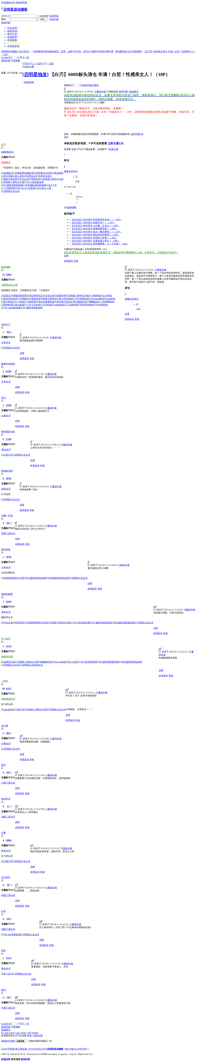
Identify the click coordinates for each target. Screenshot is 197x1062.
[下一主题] (48, 63)
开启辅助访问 (8, 2)
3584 (8, 274)
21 (8, 806)
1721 (8, 958)
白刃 (3, 144)
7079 (8, 557)
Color (6, 1033)
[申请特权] (12, 40)
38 (8, 885)
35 (3, 274)
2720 (8, 439)
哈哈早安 (5, 799)
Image (12, 1033)
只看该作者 (100, 91)
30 (3, 688)
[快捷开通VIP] (14, 43)
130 (8, 997)
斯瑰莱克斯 (7, 471)
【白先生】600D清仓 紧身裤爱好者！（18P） (94, 228)
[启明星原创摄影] (14, 9)
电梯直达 (68, 85)
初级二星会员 (8, 817)
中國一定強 (7, 515)
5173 (8, 646)
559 (8, 919)
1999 (8, 840)
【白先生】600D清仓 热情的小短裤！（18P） (94, 238)
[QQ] (4, 1049)
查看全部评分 (71, 171)
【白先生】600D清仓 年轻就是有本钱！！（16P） (96, 219)
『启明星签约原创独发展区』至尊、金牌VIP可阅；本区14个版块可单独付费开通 (72, 51)
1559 (8, 405)
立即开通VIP (137, 134)
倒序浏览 (123, 91)
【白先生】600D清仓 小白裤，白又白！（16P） (95, 225)
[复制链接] (29, 82)
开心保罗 (5, 638)
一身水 (4, 681)
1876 (8, 478)
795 (8, 332)
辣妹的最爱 (7, 594)
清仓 (66, 137)
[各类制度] (12, 37)
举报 (76, 261)
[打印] (25, 63)
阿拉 (3, 950)
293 (8, 772)
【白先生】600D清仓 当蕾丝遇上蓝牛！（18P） (95, 241)
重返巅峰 (5, 267)
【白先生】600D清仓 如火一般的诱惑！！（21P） (96, 231)
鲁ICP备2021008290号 (76, 1049)
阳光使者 (5, 549)
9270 (8, 371)
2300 (3, 152)
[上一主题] (35, 63)
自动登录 (44, 16)
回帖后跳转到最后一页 (40, 1041)
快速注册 (54, 19)
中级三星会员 (8, 783)
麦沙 (3, 990)
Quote (23, 1033)
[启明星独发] (35, 74)
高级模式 (5, 1030)
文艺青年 (5, 877)
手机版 (10, 1049)
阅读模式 (133, 91)
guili (77, 181)
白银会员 (5, 342)
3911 (8, 152)
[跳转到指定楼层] (89, 85)
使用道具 (68, 261)
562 (8, 523)
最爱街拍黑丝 (8, 364)
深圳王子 (5, 324)
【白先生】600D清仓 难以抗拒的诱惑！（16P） (95, 234)
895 (12, 152)
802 (8, 733)
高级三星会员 (8, 533)
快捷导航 (5, 22)
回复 (66, 255)
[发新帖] (15, 60)
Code (28, 1033)
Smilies (35, 1033)
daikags (79, 196)
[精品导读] (12, 31)
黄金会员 (5, 449)
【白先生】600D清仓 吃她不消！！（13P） (93, 222)
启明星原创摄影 (9, 51)
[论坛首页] (12, 28)
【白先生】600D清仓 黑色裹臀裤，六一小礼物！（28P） (100, 244)
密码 (3, 19)
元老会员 (5, 381)
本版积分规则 (8, 1041)
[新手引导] (12, 34)
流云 (3, 397)
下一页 (25, 57)
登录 (73, 149)
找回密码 (54, 16)
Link (17, 1033)
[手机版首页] (13, 46)
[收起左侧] (28, 66)
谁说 (3, 765)
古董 (3, 833)
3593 (8, 601)
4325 (8, 688)
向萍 (3, 911)
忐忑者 (4, 725)
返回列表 (5, 60)
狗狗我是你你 (8, 431)
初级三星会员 (8, 895)
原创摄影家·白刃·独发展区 (128, 51)
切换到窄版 (21, 2)
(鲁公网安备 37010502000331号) (31, 1049)
